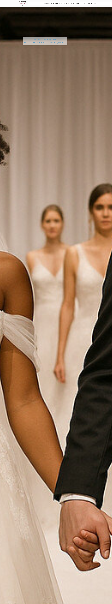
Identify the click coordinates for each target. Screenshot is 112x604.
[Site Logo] (22, 3)
